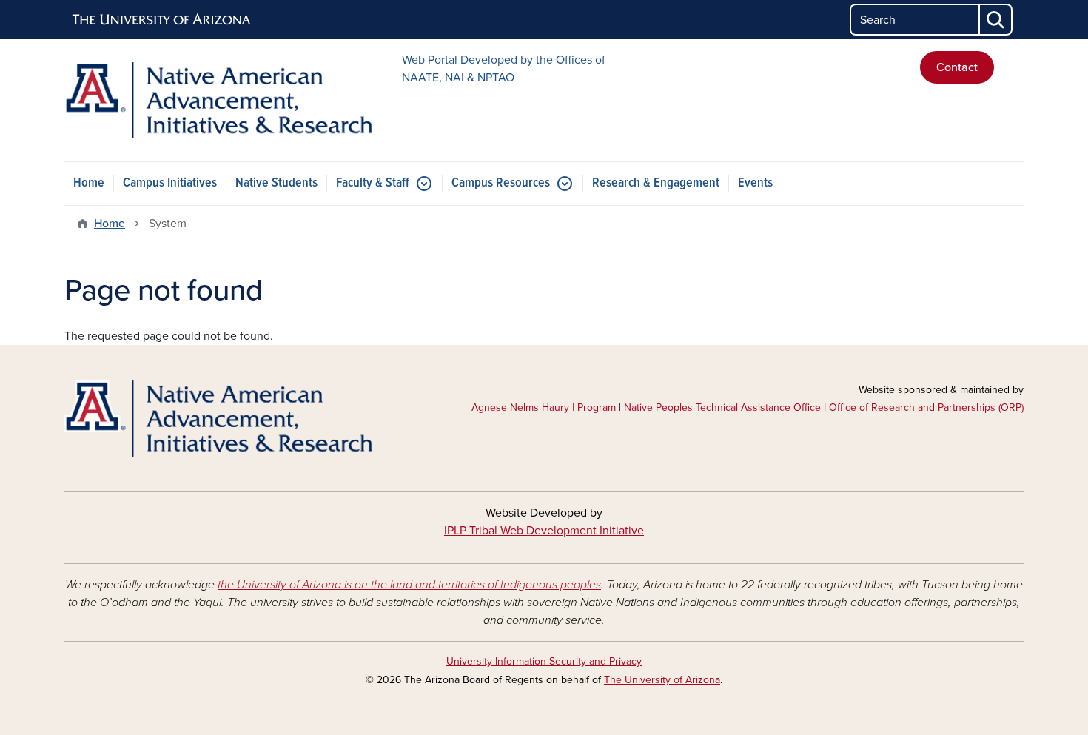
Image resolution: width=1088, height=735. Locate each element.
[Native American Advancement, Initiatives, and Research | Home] (218, 100)
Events (755, 183)
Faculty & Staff (372, 183)
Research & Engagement (655, 183)
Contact (957, 67)
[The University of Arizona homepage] (162, 19)
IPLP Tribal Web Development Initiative (544, 530)
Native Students (276, 183)
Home (88, 183)
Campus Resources (500, 183)
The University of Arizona (662, 680)
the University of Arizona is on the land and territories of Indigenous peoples (409, 584)
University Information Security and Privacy (544, 661)
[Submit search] (996, 20)
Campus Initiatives (170, 183)
